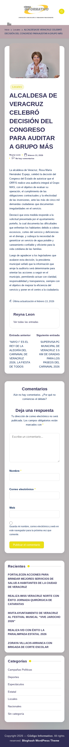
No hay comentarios (25, 158)
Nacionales (14, 706)
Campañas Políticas (20, 669)
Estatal (12, 691)
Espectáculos (16, 684)
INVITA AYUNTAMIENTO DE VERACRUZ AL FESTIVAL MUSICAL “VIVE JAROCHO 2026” (34, 617)
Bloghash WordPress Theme (40, 740)
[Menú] (9, 24)
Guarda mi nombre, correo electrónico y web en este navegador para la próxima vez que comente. (34, 530)
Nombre (15, 470)
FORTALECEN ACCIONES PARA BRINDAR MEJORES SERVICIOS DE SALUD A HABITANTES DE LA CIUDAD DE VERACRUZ (32, 580)
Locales (17, 87)
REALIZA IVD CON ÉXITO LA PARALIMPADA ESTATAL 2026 (27, 632)
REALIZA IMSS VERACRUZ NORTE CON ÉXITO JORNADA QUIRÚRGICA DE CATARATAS (33, 600)
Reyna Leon (24, 314)
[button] (25, 322)
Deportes (13, 677)
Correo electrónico (22, 489)
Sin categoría (16, 713)
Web (12, 507)
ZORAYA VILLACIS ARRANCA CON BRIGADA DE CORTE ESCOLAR (30, 645)
